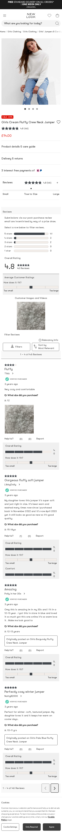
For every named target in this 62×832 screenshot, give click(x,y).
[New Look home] (31, 15)
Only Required (32, 827)
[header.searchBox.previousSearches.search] (57, 23)
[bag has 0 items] (57, 15)
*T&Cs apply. (31, 7)
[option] (31, 71)
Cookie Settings (10, 827)
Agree (51, 827)
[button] (4, 15)
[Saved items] (49, 15)
